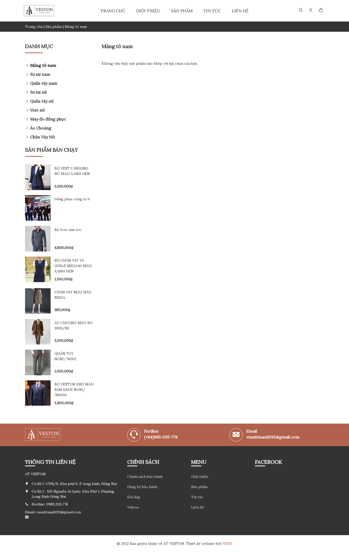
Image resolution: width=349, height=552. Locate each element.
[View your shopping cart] (321, 10)
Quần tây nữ (42, 101)
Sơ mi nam (40, 74)
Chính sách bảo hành (145, 476)
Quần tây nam (43, 83)
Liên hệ (240, 10)
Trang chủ (112, 10)
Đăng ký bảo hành (142, 486)
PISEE (227, 543)
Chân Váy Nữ (42, 136)
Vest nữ (37, 110)
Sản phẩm (182, 10)
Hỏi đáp (133, 497)
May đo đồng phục (48, 119)
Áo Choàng (40, 127)
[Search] (301, 10)
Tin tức (212, 10)
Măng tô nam (43, 65)
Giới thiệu (148, 10)
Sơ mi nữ (38, 92)
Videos (133, 507)
